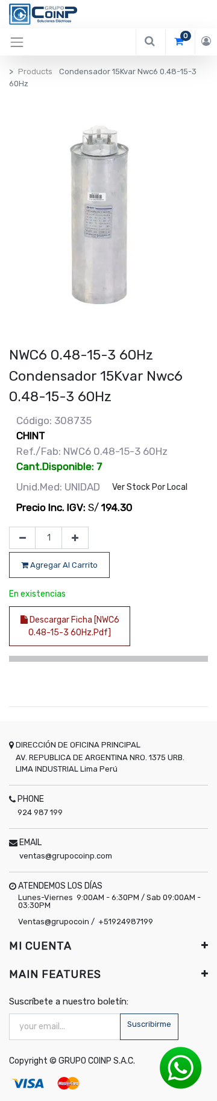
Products (35, 71)
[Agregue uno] (75, 538)
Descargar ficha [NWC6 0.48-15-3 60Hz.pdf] (73, 626)
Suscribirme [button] (149, 1024)
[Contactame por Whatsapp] (181, 1067)
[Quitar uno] (22, 538)
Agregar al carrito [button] (63, 565)
